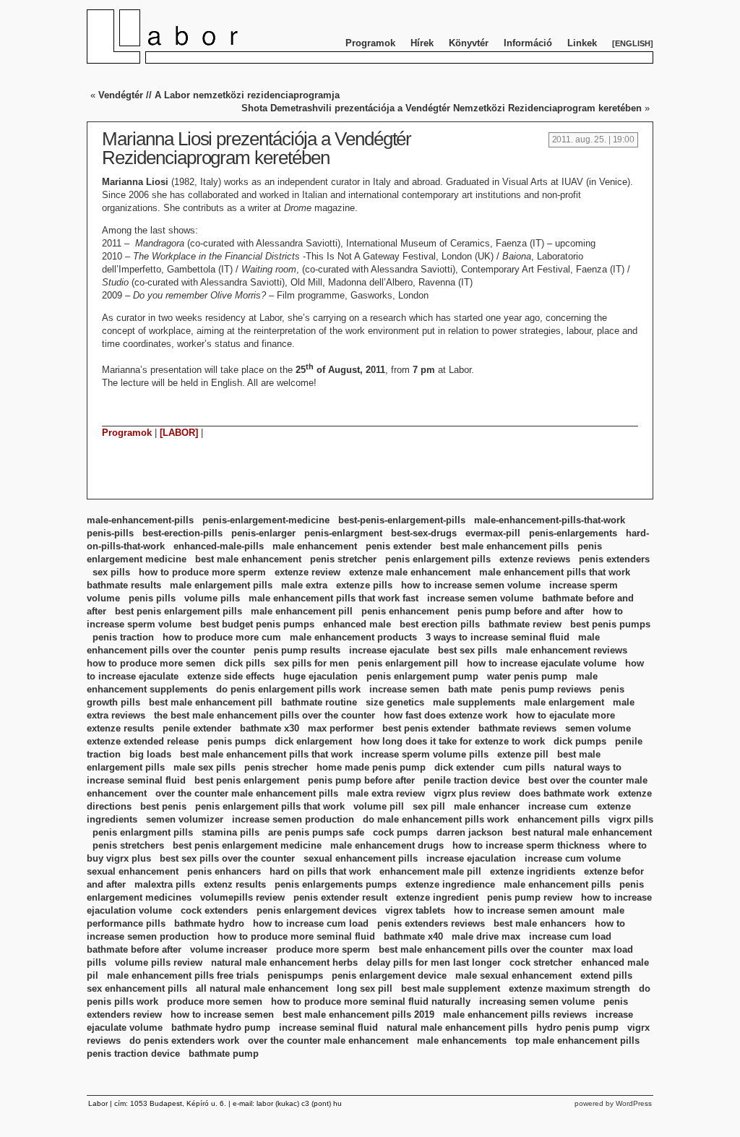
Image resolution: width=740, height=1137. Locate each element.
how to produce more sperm (202, 572)
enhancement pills (558, 819)
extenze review (307, 572)
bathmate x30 (269, 728)
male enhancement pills (557, 884)
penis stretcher (343, 559)
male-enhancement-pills (140, 520)
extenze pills (364, 585)
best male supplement (450, 988)
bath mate (470, 689)
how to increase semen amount (524, 910)
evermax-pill (492, 533)
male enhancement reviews (566, 650)
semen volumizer (184, 819)
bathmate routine (319, 702)
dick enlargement (313, 741)
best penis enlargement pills (178, 611)
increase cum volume (573, 858)
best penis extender (426, 728)
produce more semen (214, 1001)
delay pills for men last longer (433, 962)
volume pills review (158, 962)
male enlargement (564, 702)
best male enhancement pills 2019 (358, 1014)
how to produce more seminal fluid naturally (370, 1001)
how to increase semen (222, 1014)
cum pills (524, 767)
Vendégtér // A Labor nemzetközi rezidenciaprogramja (219, 95)
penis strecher (276, 767)
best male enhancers (540, 923)
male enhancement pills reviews (515, 1014)
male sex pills (204, 767)
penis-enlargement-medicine (266, 520)
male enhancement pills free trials (183, 975)
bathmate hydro (209, 923)
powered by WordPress (613, 1103)
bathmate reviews (517, 728)
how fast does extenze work (445, 715)
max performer (341, 728)
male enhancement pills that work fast (333, 598)
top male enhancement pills (577, 1040)
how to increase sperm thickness (526, 845)
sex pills (111, 572)
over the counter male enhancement (328, 1040)
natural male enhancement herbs (284, 962)
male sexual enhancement (513, 975)
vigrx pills (630, 819)
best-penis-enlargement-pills (401, 520)
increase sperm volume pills (425, 754)
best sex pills (467, 650)
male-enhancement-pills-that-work (549, 520)
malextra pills (164, 884)
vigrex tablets (415, 910)
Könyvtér (469, 43)
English (632, 43)
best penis (163, 806)
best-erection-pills (182, 533)
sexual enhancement (132, 871)
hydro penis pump (577, 1027)
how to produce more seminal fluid (296, 936)
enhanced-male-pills (218, 546)
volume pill (378, 806)
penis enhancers (224, 871)
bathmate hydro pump (220, 1027)
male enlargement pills (221, 585)
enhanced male (357, 624)
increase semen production (293, 819)
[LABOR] (179, 432)
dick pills (244, 663)
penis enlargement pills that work (270, 806)
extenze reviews (534, 559)
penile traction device (471, 780)
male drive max (486, 936)
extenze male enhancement (409, 572)
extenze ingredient (437, 897)
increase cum (558, 806)
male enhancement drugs (387, 845)
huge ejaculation (320, 676)
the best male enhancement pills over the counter (264, 715)
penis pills (152, 598)
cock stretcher (540, 962)
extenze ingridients (532, 871)
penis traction (123, 637)
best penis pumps (610, 624)
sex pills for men (311, 663)
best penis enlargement (246, 780)
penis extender (398, 546)
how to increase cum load (311, 923)
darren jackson (469, 832)
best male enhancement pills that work (266, 754)
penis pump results (297, 650)
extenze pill (522, 754)
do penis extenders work (184, 1040)
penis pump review (529, 897)
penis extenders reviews (431, 923)
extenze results (120, 728)
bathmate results (124, 585)
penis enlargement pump (422, 676)
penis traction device (133, 1053)
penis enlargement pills (438, 559)
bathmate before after (134, 949)
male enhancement (314, 546)
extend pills (606, 975)
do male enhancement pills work (436, 819)
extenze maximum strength (569, 988)
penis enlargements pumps (336, 884)
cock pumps (400, 832)
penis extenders (614, 559)
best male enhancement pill (210, 702)
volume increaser (228, 949)
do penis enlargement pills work (288, 689)
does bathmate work (564, 793)
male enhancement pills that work (554, 572)
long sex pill (364, 988)
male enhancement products (353, 637)
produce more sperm (323, 949)
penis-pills (110, 533)
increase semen (404, 689)
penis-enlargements (573, 533)
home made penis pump (371, 767)
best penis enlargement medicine (247, 845)
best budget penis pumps (257, 624)
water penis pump (527, 676)
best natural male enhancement (582, 832)
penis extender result (340, 897)
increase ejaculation (471, 858)
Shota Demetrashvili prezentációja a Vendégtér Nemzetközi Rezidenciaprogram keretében (441, 108)
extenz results (235, 884)
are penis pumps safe (316, 832)
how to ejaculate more (565, 715)
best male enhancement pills (504, 546)
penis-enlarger (263, 533)
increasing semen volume (537, 1001)
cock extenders (214, 910)
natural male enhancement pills (457, 1027)
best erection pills (440, 624)
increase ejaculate (389, 650)
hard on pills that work (320, 871)
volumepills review (242, 897)
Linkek (582, 43)
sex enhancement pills (137, 988)
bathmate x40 (413, 936)
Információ (528, 43)
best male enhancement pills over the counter (481, 949)
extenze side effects (231, 676)
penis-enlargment (343, 533)
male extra (304, 585)
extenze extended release (143, 741)
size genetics (395, 702)
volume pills (212, 598)
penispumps (295, 975)
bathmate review (525, 624)
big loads (150, 754)
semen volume (598, 728)
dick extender (464, 767)
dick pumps (580, 741)
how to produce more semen (151, 663)
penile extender (197, 728)
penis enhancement (405, 611)
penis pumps (236, 741)
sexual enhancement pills (361, 858)
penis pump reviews (546, 689)
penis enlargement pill (408, 663)
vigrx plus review (472, 793)
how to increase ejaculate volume (541, 663)
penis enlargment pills (142, 832)
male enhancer (487, 806)
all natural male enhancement (262, 988)
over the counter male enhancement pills (246, 793)
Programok (370, 43)
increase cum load (570, 936)
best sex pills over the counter (227, 858)
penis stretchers (128, 845)
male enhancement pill (302, 611)
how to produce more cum (222, 637)
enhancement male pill (430, 871)
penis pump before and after (520, 611)
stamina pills (230, 832)
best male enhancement (248, 559)
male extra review (386, 793)
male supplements (474, 702)
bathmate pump (224, 1053)
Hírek (422, 43)
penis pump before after (361, 780)
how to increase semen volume (471, 585)
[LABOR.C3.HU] (195, 60)
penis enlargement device (389, 975)
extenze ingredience (450, 884)
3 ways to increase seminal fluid (497, 637)
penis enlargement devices (317, 910)
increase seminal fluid (328, 1027)
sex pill (429, 806)
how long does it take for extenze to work (453, 741)
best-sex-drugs (424, 533)
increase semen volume (480, 598)
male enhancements (462, 1040)
